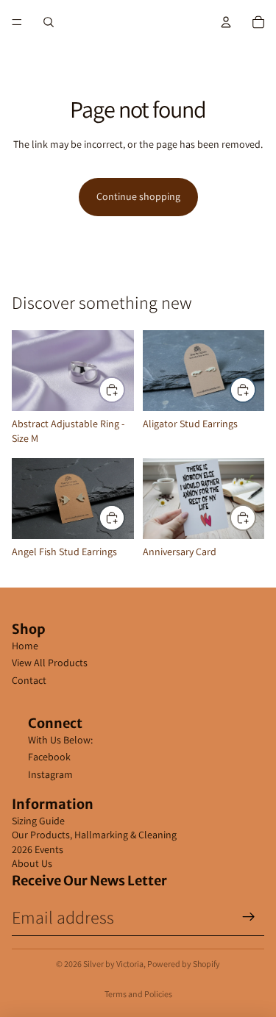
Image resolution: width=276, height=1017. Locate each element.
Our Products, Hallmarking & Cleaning (94, 834)
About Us (32, 863)
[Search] (48, 22)
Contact (29, 680)
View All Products (50, 662)
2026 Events (37, 849)
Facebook (49, 756)
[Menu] (17, 22)
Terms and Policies (138, 993)
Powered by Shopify (183, 963)
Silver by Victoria (113, 963)
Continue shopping (138, 196)
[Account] (226, 22)
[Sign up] (248, 917)
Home (25, 645)
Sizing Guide (38, 820)
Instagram (50, 774)
